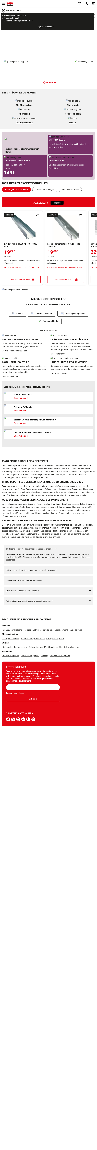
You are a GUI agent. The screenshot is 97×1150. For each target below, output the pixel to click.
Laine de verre (75, 630)
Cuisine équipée (36, 647)
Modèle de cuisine (24, 105)
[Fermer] (92, 16)
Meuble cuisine (51, 647)
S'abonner (33, 699)
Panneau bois (27, 638)
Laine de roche (61, 630)
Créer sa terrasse (58, 354)
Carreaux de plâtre (42, 638)
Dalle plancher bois (10, 638)
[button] (44, 82)
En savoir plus (48, 40)
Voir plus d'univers (47, 331)
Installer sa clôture (10, 376)
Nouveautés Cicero (70, 189)
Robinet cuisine (20, 647)
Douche (72, 122)
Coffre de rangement (30, 655)
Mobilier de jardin (73, 114)
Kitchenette (7, 647)
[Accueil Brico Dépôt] (10, 4)
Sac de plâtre (58, 638)
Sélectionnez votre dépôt (20, 279)
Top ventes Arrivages (44, 189)
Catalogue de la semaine (16, 189)
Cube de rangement (10, 655)
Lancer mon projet (59, 373)
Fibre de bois (48, 630)
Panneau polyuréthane (12, 630)
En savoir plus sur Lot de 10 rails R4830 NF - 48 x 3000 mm (22, 248)
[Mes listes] (79, 4)
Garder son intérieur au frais (14, 351)
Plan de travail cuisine (69, 647)
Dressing (44, 655)
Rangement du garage (60, 655)
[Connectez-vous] (86, 4)
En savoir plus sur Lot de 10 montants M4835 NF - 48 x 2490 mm (65, 248)
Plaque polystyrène (32, 630)
